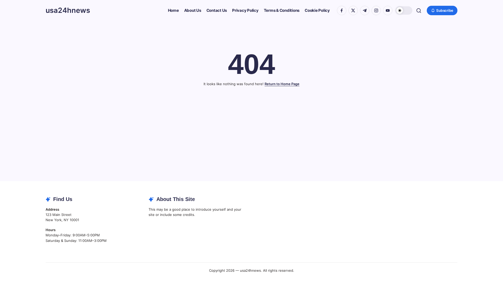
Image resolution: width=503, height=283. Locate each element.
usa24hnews (68, 10)
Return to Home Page (282, 84)
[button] (403, 10)
